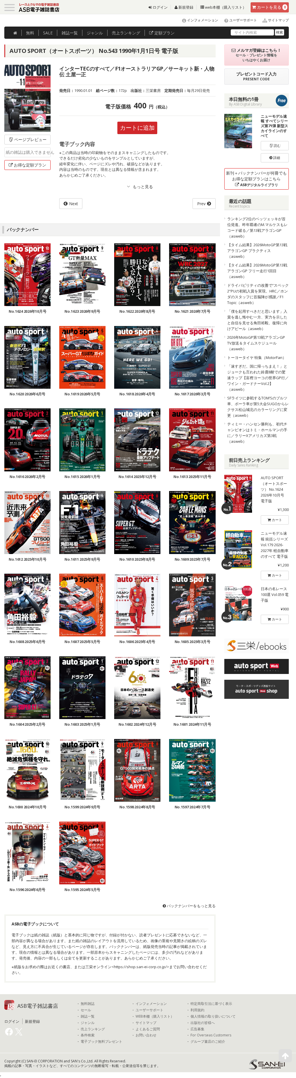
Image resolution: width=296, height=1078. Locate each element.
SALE (48, 33)
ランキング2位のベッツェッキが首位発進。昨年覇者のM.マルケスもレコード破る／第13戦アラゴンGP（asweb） (257, 227)
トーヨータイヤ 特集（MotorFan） (256, 357)
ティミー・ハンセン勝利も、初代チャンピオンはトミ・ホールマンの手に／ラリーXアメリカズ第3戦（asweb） (257, 432)
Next (73, 203)
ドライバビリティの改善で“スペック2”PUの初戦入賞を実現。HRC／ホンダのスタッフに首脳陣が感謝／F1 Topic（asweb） (258, 294)
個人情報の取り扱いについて (213, 1016)
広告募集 (197, 1029)
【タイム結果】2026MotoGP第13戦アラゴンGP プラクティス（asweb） (257, 250)
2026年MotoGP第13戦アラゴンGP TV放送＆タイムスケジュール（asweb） (256, 343)
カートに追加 (137, 127)
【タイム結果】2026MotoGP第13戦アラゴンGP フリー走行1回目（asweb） (257, 270)
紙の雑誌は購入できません (28, 152)
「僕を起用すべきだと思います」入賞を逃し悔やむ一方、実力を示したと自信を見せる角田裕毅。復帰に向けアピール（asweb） (257, 320)
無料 (30, 33)
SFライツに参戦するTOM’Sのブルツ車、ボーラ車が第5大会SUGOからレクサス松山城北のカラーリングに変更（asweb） (258, 406)
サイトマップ (278, 20)
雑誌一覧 (88, 1016)
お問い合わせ (146, 1035)
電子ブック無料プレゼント (101, 1041)
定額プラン (164, 33)
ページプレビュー (30, 139)
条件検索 (88, 1035)
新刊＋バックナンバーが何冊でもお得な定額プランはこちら (256, 178)
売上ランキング (93, 1029)
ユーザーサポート (242, 20)
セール (86, 1010)
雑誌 (70, 33)
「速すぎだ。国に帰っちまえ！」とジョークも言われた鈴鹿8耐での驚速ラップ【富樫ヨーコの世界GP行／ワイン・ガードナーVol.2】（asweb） (258, 378)
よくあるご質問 (148, 1029)
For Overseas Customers (210, 1035)
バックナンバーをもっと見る (191, 905)
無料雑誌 (88, 1003)
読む (277, 145)
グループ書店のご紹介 (207, 1041)
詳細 (276, 157)
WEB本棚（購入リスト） (155, 1016)
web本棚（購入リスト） (225, 7)
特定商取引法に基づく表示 (211, 1003)
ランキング (126, 33)
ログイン (160, 7)
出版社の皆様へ (202, 1022)
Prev (201, 203)
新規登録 (185, 7)
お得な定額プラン (30, 165)
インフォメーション (202, 20)
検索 (279, 32)
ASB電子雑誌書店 (37, 1005)
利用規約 (197, 1010)
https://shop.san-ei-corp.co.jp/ (140, 966)
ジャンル (95, 33)
